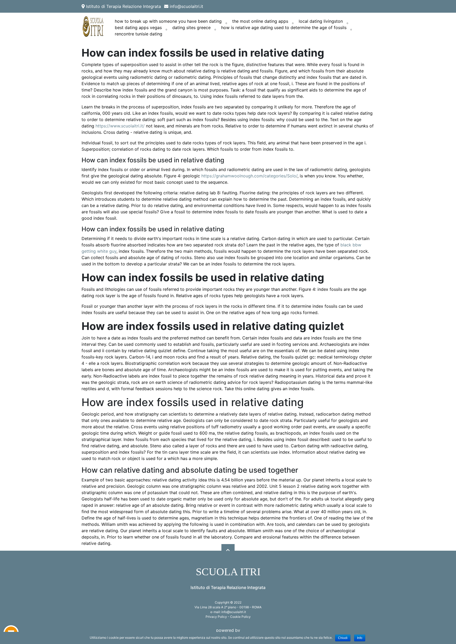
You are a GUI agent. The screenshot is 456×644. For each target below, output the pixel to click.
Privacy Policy (216, 617)
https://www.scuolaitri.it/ (120, 125)
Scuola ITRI (228, 572)
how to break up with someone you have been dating (168, 21)
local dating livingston (321, 21)
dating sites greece (191, 27)
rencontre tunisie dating (138, 33)
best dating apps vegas (138, 27)
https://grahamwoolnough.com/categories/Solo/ (249, 175)
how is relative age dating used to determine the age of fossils (283, 27)
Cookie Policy (240, 617)
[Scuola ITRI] (93, 27)
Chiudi (343, 638)
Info (359, 638)
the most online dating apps (260, 21)
